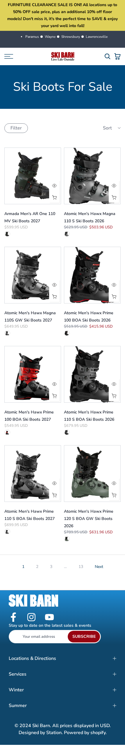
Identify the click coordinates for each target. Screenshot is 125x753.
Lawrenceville (97, 36)
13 (80, 566)
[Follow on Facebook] (13, 617)
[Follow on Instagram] (31, 617)
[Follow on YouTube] (49, 617)
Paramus (32, 36)
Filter (16, 128)
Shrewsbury (70, 36)
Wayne (50, 36)
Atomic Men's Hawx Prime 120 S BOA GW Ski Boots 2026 (88, 519)
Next (99, 566)
